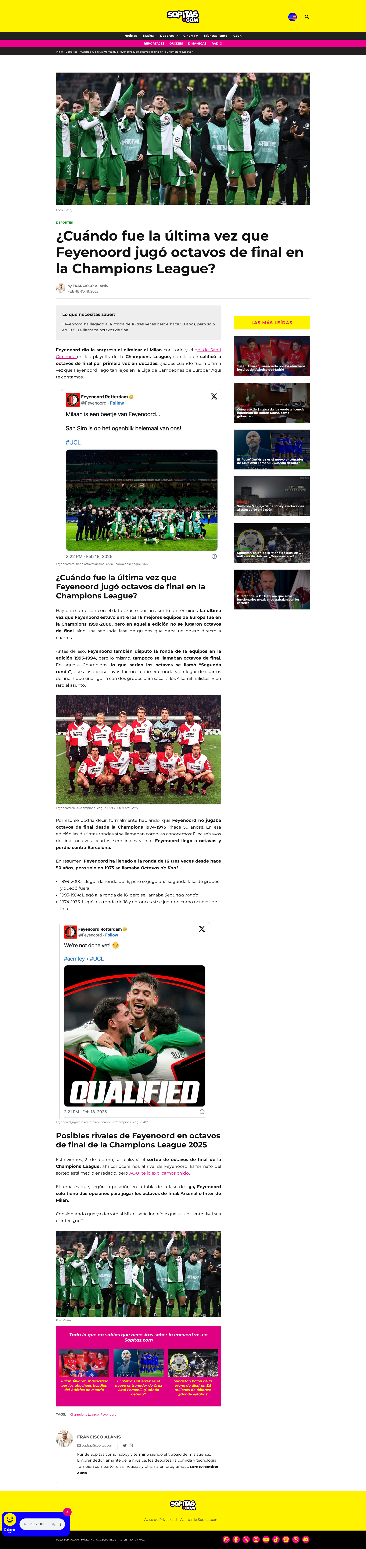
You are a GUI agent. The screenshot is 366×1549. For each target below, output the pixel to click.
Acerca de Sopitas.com (199, 1520)
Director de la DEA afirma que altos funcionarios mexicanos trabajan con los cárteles (268, 599)
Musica (148, 36)
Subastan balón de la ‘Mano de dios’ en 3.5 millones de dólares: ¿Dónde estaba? (270, 554)
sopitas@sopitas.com (97, 1445)
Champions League (84, 1414)
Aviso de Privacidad (160, 1520)
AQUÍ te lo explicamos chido (159, 1173)
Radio (217, 43)
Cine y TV (190, 36)
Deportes (167, 36)
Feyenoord (108, 1414)
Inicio (59, 51)
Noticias (131, 36)
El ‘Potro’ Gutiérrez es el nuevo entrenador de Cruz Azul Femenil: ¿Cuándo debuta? (270, 461)
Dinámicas (197, 43)
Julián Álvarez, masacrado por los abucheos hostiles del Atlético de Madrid (271, 367)
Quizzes (176, 43)
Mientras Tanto (215, 36)
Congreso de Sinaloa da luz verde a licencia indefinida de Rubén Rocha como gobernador (271, 413)
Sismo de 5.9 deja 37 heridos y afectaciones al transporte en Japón (270, 507)
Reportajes (154, 43)
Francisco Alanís (90, 286)
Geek (237, 36)
